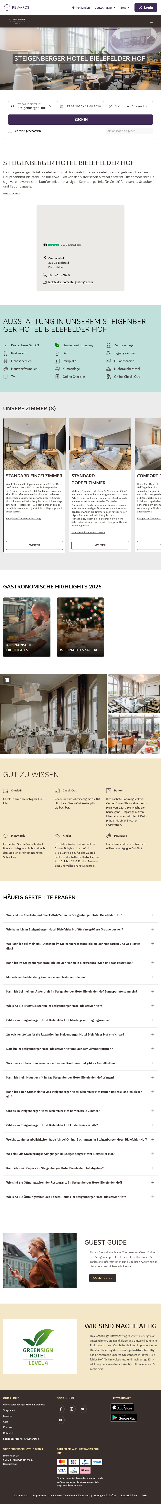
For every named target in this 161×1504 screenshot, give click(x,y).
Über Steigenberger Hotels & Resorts (24, 1404)
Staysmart (9, 1410)
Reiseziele (8, 1433)
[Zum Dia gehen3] (83, 77)
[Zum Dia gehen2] (80, 77)
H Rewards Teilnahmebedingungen (69, 1496)
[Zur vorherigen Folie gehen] (5, 58)
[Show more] (7, 680)
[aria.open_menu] (151, 21)
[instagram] (72, 1409)
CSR (5, 1421)
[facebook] (61, 1409)
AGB (144, 1496)
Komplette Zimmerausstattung (23, 519)
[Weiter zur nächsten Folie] (155, 58)
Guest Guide (102, 1278)
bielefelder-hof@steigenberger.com (70, 282)
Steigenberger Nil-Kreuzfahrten (21, 1438)
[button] (34, 485)
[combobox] (31, 106)
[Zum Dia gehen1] (77, 77)
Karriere (7, 1416)
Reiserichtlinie (129, 1496)
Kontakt (7, 1427)
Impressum (39, 1496)
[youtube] (61, 1420)
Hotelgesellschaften (105, 1496)
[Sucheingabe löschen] (50, 106)
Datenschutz (21, 1496)
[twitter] (83, 1409)
